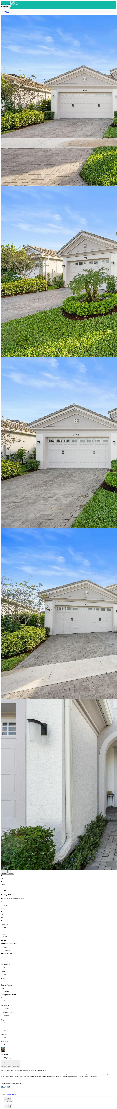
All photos (3, 873)
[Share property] (9, 871)
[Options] (2, 871)
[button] (58, 100)
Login (2, 8)
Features (6, 12)
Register (7, 8)
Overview (7, 11)
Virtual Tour (10, 873)
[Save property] (6, 871)
